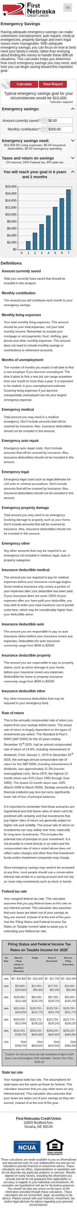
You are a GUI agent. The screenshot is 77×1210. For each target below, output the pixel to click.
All (68, 7)
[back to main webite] (29, 17)
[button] (38, 109)
